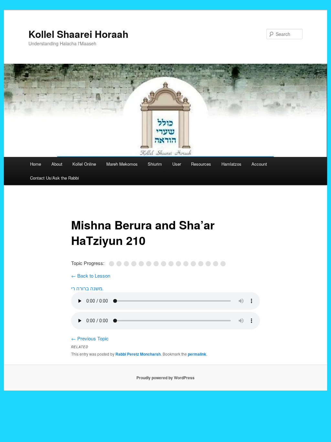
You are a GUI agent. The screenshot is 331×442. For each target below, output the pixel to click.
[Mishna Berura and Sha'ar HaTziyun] (164, 263)
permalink (197, 354)
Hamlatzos (231, 164)
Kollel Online (84, 164)
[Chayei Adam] (150, 263)
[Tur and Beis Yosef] (127, 263)
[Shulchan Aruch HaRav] (142, 263)
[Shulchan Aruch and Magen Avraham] (135, 263)
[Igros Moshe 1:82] (194, 263)
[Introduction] (112, 263)
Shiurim (155, 164)
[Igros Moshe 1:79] (187, 263)
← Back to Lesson (90, 275)
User (176, 164)
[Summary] (223, 263)
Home (35, 164)
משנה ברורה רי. (87, 288)
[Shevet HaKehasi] (209, 263)
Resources (201, 164)
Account (259, 164)
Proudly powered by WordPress (165, 378)
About (56, 164)
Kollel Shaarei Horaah (78, 34)
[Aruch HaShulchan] (157, 263)
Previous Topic (90, 338)
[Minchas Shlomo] (202, 263)
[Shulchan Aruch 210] (172, 263)
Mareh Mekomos (122, 164)
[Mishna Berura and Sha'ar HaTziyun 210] (179, 263)
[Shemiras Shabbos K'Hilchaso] (216, 263)
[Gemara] (120, 263)
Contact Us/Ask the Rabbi (54, 178)
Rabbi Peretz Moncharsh (138, 354)
